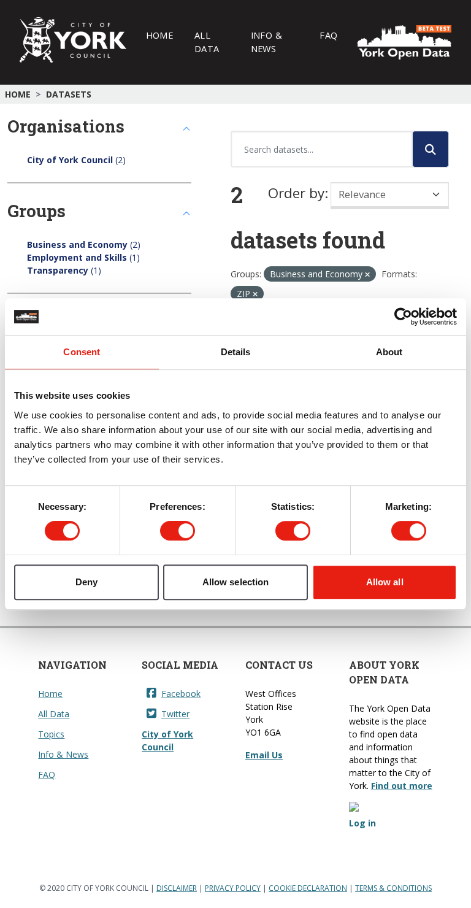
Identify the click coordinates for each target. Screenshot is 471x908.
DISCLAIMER (176, 888)
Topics (51, 734)
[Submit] (430, 149)
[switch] (177, 531)
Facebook (181, 693)
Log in (362, 823)
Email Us (264, 755)
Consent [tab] (81, 352)
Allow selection (235, 582)
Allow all (385, 582)
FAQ (328, 35)
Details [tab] (236, 352)
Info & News (266, 42)
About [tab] (389, 352)
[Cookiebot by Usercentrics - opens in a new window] (403, 316)
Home (159, 35)
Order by (296, 192)
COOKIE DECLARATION (308, 888)
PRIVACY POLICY (233, 888)
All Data (206, 42)
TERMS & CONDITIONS (393, 888)
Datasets (68, 94)
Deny (86, 582)
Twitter (175, 714)
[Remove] (367, 274)
